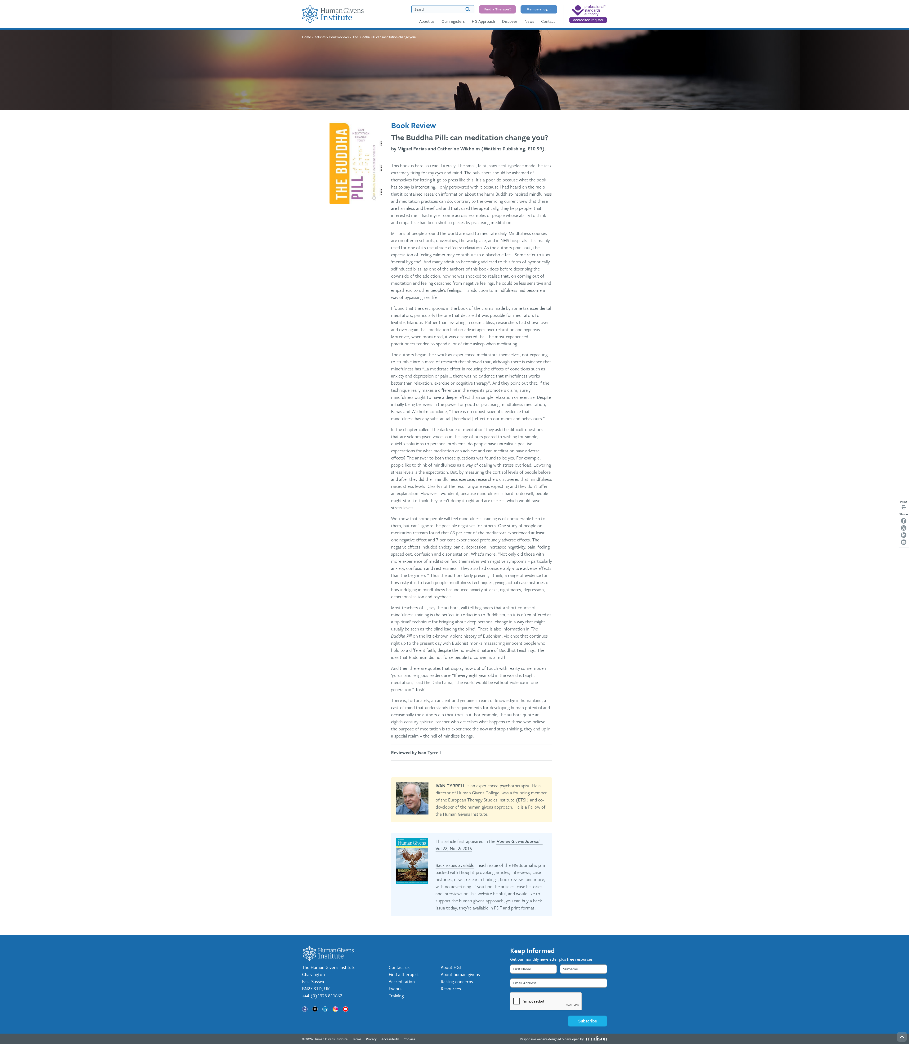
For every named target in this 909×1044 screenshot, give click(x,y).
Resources (451, 988)
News (529, 21)
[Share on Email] (903, 542)
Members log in (539, 9)
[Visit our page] (304, 1009)
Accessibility (390, 1038)
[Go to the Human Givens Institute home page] (333, 14)
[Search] (467, 9)
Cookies (409, 1038)
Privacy (371, 1038)
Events (395, 988)
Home (306, 36)
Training (396, 995)
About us (426, 21)
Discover (509, 21)
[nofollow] (588, 14)
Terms (356, 1038)
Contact (548, 21)
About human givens (460, 974)
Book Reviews (339, 36)
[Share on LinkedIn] (903, 535)
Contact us (399, 967)
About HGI (451, 967)
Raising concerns (457, 981)
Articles (320, 36)
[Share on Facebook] (903, 520)
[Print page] (904, 507)
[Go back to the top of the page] (902, 1037)
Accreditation (402, 981)
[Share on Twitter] (903, 528)
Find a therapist (404, 974)
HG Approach (483, 21)
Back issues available (455, 865)
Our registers (453, 21)
